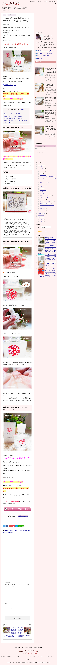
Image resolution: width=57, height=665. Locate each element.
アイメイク (42, 171)
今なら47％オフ (9, 122)
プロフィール (39, 1)
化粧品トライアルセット (45, 203)
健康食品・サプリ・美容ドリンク (47, 201)
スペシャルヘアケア (44, 186)
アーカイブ (38, 227)
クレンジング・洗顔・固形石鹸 (46, 177)
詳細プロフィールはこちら (44, 51)
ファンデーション (43, 193)
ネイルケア (42, 188)
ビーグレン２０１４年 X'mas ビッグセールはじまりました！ (50, 263)
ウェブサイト (8, 613)
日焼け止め (42, 207)
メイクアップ (42, 199)
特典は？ (6, 115)
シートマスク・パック (44, 182)
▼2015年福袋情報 (42, 213)
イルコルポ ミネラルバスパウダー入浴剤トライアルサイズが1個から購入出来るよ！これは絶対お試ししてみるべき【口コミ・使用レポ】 (47, 273)
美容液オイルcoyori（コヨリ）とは (12, 113)
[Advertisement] (14, 546)
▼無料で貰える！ (41, 165)
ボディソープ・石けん (44, 197)
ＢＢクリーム (42, 210)
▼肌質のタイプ (41, 217)
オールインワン (43, 175)
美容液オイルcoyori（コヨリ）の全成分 (13, 116)
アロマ (41, 173)
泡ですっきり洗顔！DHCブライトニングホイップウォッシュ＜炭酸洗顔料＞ (50, 129)
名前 (6, 603)
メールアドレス (9, 608)
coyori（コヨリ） (8, 532)
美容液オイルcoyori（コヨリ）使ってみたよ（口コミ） (16, 120)
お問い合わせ (32, 1)
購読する (39, 61)
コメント (7, 588)
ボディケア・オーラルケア (45, 195)
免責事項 (45, 1)
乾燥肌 (41, 219)
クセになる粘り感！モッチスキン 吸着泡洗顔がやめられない (50, 85)
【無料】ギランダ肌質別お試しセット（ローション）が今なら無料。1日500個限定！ (50, 257)
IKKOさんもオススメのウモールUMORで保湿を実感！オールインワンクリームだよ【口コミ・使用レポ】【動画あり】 (47, 249)
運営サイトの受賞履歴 (43, 56)
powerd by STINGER (46, 662)
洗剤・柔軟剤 (42, 208)
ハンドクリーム (43, 190)
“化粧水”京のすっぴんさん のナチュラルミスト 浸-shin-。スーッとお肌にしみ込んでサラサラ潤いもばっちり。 (50, 71)
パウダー (42, 192)
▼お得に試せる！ (9, 530)
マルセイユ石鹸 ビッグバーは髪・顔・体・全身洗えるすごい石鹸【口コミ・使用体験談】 (50, 241)
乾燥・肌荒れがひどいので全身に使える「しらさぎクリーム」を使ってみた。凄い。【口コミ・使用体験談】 (50, 113)
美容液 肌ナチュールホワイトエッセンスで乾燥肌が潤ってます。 (50, 99)
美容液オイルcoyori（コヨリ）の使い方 (13, 118)
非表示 (22, 109)
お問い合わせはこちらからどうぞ (46, 53)
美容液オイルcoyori (10, 85)
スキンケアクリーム (44, 184)
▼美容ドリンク (41, 215)
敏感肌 (41, 221)
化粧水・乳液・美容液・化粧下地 (47, 205)
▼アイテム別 (40, 168)
